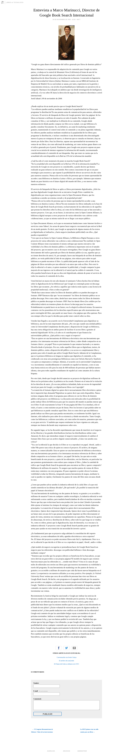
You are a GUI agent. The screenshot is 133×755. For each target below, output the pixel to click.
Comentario (37, 699)
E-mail (40, 691)
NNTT (78, 19)
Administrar (82, 751)
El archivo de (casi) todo (66, 660)
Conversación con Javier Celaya (66, 657)
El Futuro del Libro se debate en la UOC (66, 664)
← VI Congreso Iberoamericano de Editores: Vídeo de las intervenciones (42, 731)
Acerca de (51, 751)
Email (74, 648)
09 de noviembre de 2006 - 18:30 (64, 19)
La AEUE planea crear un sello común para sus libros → (89, 731)
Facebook (59, 648)
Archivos (66, 751)
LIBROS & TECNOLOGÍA (14, 2)
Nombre (36, 683)
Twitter (66, 648)
